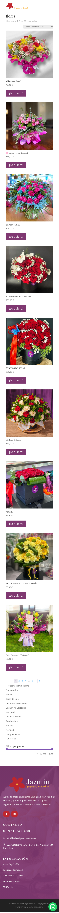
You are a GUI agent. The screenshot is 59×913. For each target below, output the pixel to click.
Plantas (9, 725)
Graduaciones (12, 721)
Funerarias (11, 738)
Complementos (13, 734)
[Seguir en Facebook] (6, 814)
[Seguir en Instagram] (14, 814)
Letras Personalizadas (16, 703)
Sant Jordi (10, 712)
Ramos (9, 694)
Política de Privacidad (13, 869)
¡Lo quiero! (16, 93)
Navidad (10, 730)
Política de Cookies (11, 881)
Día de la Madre (13, 716)
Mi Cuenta (8, 886)
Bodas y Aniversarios (16, 707)
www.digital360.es (27, 903)
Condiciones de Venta (13, 875)
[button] (52, 906)
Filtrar (11, 754)
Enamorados (12, 690)
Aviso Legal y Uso (11, 864)
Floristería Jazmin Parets (17, 685)
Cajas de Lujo (12, 699)
